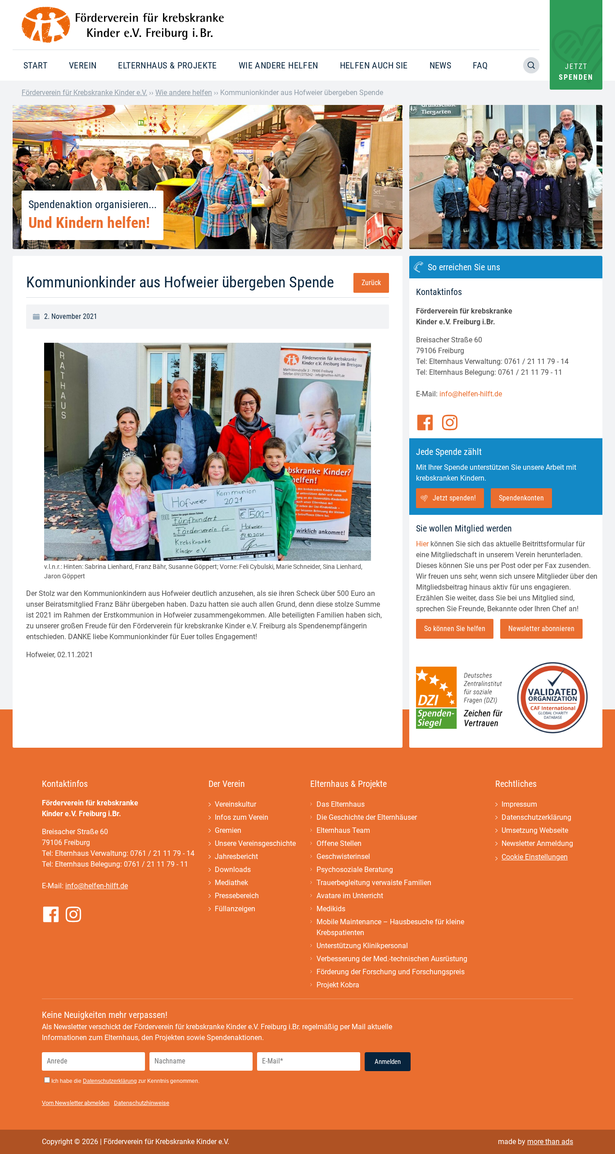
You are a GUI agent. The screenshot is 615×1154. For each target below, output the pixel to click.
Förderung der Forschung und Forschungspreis (391, 972)
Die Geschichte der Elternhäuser (367, 817)
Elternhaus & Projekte (167, 65)
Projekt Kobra (338, 985)
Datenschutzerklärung (536, 817)
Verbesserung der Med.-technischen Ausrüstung (392, 958)
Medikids (331, 908)
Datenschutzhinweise (141, 1102)
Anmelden (388, 1062)
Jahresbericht (236, 856)
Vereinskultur (235, 804)
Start (35, 65)
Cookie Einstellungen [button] (535, 857)
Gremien (228, 830)
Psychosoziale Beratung (355, 869)
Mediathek (231, 882)
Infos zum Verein (241, 817)
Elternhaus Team (343, 830)
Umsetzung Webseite (535, 830)
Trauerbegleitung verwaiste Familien (374, 882)
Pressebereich (237, 895)
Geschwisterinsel (343, 856)
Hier (422, 544)
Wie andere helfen (278, 65)
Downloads (233, 869)
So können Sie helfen (454, 628)
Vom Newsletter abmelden (75, 1102)
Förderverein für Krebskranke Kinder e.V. (84, 92)
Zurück (371, 282)
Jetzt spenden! (454, 498)
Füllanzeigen (235, 908)
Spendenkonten (521, 498)
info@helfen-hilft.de (470, 394)
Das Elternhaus (341, 804)
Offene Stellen (339, 843)
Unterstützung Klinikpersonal (362, 945)
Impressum (519, 804)
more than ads (550, 1141)
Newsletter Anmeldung (537, 843)
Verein (82, 65)
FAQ (480, 65)
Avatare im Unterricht (350, 895)
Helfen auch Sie (374, 65)
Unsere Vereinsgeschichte (255, 843)
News (441, 65)
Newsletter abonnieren (541, 628)
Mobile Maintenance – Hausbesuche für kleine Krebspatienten (390, 927)
